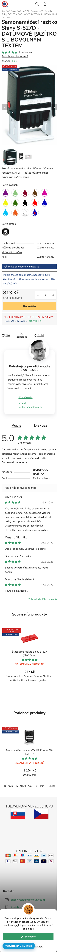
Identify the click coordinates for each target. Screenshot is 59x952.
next (55, 642)
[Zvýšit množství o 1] (53, 295)
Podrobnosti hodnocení (15, 56)
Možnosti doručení (12, 252)
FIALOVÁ (8, 786)
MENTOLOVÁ (24, 786)
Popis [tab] (16, 425)
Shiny (14, 61)
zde (25, 928)
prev (3, 642)
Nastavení (37, 946)
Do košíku (29, 306)
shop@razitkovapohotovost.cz (30, 405)
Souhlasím (30, 936)
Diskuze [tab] (41, 425)
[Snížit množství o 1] (37, 295)
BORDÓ (39, 786)
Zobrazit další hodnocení (42, 599)
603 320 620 (26, 397)
